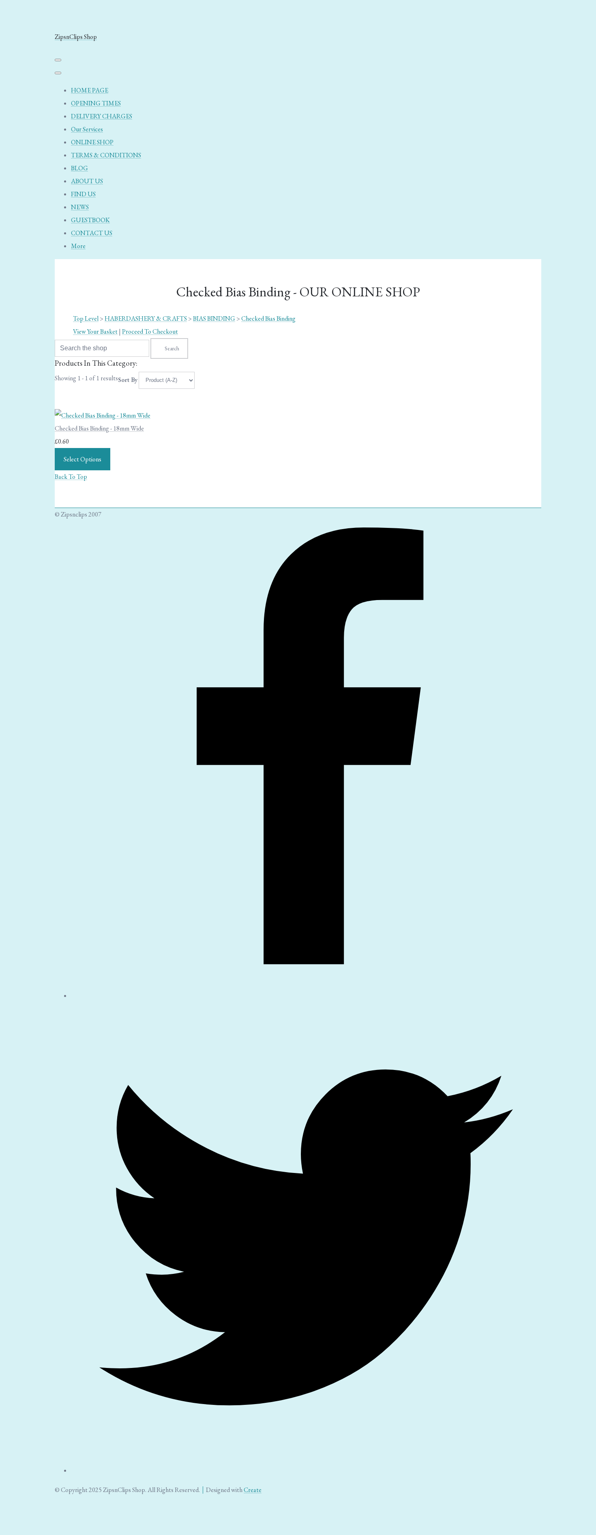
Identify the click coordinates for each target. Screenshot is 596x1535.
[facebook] (306, 995)
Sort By (127, 379)
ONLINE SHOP (92, 142)
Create (253, 1490)
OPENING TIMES (96, 103)
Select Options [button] (82, 459)
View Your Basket (95, 331)
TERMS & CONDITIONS (106, 155)
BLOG (79, 168)
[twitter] (306, 1470)
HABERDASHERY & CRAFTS (146, 318)
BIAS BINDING (214, 318)
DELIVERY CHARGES (101, 116)
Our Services (87, 129)
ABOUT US (87, 181)
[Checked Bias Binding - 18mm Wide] (102, 415)
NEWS (80, 207)
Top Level (86, 318)
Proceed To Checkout (150, 331)
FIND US (83, 194)
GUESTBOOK (90, 220)
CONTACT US (91, 233)
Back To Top (71, 476)
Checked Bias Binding (268, 318)
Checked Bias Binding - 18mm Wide (99, 428)
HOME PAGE (89, 90)
